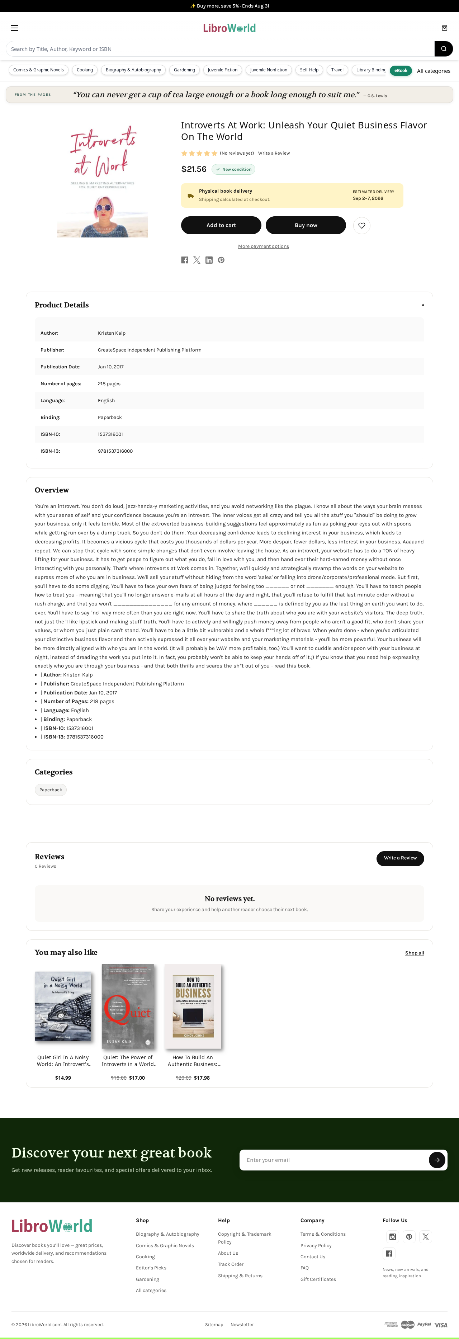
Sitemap (214, 1324)
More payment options (263, 246)
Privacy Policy (316, 1246)
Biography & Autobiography (133, 70)
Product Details (62, 305)
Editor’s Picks (151, 1268)
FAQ (305, 1268)
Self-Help (309, 70)
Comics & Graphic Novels (38, 70)
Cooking (85, 70)
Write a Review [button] (274, 153)
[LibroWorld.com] (51, 1225)
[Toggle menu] (14, 28)
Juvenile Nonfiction (268, 70)
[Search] (444, 49)
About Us (228, 1253)
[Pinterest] (221, 260)
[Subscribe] (437, 1160)
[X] (196, 260)
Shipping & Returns (240, 1276)
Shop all (414, 953)
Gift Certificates (318, 1279)
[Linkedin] (209, 260)
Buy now (306, 225)
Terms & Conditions (323, 1234)
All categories (433, 70)
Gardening (184, 70)
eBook (400, 70)
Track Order (230, 1264)
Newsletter (242, 1324)
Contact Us (313, 1257)
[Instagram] (392, 1236)
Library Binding (371, 70)
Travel (337, 70)
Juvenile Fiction (222, 70)
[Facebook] (184, 260)
